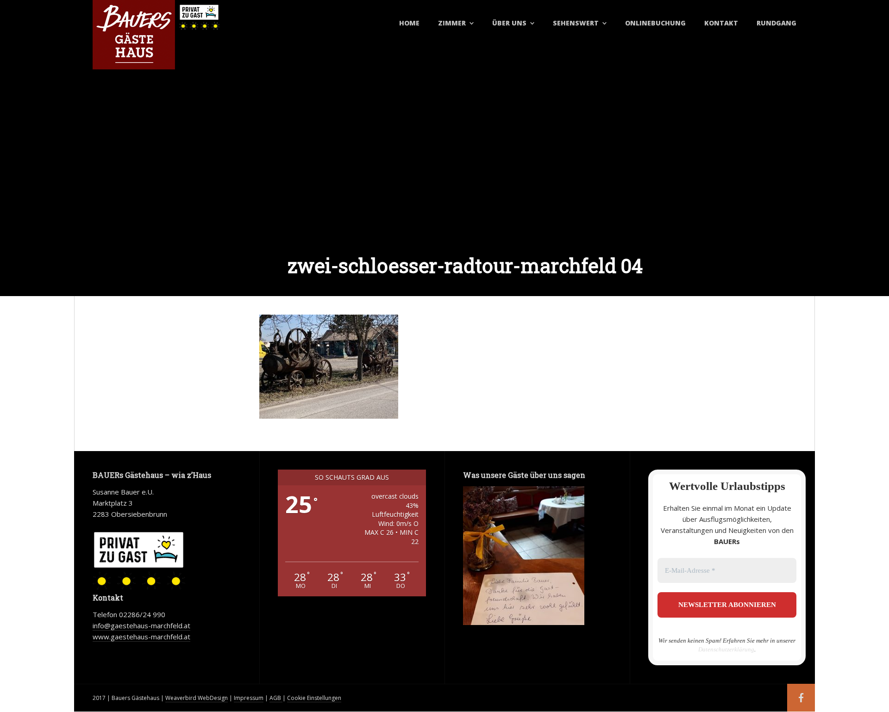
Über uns (509, 23)
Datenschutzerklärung (726, 649)
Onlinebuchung (655, 23)
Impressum (248, 698)
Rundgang (776, 23)
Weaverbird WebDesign (196, 698)
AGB (275, 698)
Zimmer (452, 23)
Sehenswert (576, 23)
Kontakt (721, 23)
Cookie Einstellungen (314, 698)
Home (409, 23)
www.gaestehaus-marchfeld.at (141, 636)
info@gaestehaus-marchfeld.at (141, 625)
